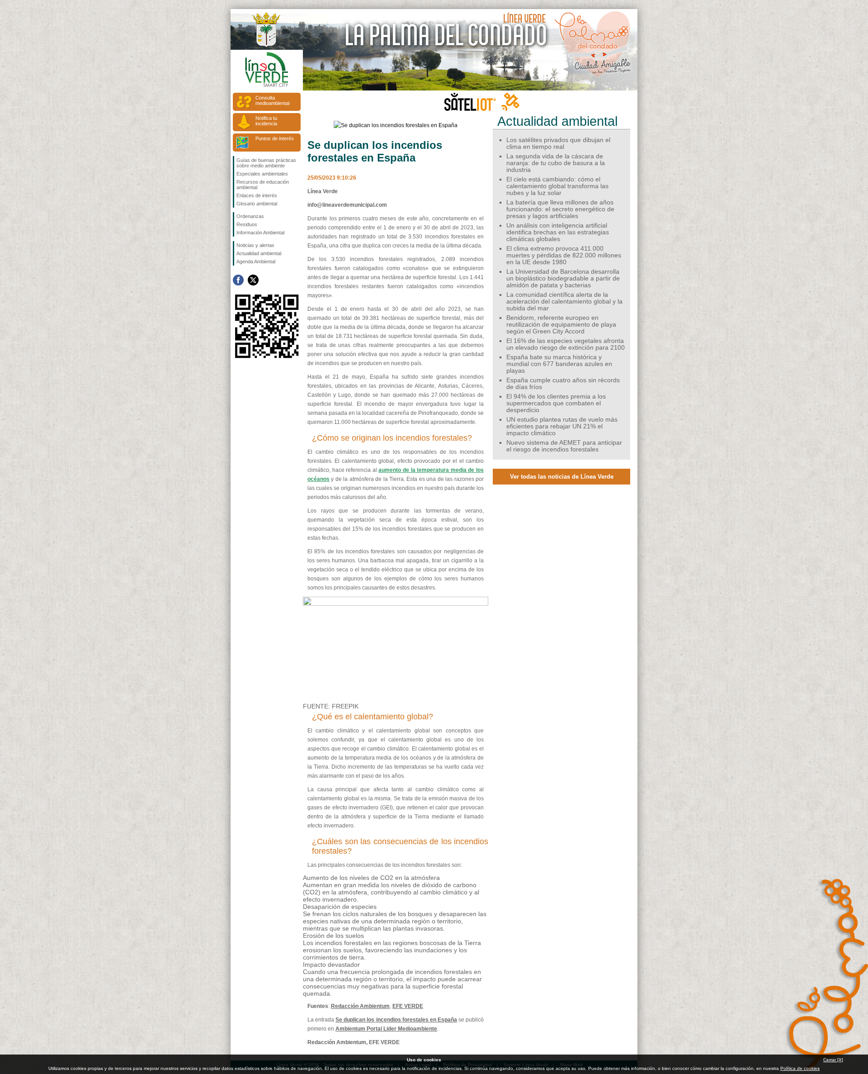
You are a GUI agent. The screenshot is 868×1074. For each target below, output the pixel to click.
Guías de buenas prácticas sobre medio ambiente (266, 162)
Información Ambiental (260, 232)
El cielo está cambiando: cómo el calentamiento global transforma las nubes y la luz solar (557, 186)
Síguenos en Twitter (253, 280)
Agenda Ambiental (255, 261)
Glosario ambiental (256, 203)
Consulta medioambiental (272, 100)
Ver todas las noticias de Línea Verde (561, 476)
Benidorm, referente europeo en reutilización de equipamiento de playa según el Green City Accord (561, 324)
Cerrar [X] (833, 1059)
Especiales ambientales (262, 173)
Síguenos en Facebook (238, 280)
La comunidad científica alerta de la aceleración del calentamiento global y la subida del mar (564, 301)
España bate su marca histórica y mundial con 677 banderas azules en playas (559, 364)
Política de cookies (800, 1068)
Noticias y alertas (255, 245)
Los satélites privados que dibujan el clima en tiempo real (558, 143)
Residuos (246, 224)
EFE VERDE (407, 1006)
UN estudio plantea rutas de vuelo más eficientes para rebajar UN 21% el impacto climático (562, 426)
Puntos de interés (274, 138)
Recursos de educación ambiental (262, 184)
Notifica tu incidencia (266, 120)
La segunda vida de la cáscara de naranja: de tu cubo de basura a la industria (555, 163)
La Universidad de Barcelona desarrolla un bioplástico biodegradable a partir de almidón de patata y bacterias (563, 278)
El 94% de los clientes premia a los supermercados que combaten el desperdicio (556, 403)
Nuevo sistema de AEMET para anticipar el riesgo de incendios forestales (564, 446)
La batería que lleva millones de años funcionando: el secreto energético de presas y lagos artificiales (560, 209)
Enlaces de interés (256, 195)
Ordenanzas (250, 216)
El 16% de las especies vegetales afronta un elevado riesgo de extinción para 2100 (565, 344)
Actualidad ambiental (258, 253)
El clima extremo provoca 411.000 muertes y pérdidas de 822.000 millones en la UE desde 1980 (563, 255)
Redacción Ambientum (360, 1006)
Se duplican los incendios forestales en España (396, 1020)
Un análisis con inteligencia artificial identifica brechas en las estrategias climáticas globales (557, 232)
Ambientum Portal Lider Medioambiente (386, 1029)
